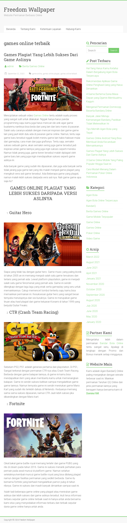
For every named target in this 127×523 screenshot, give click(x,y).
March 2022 (92, 256)
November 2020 (95, 284)
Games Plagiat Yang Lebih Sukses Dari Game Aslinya (41, 57)
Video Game (93, 238)
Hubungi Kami (73, 29)
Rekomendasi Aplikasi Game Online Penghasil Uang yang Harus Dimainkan (104, 85)
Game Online (93, 222)
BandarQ (91, 205)
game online (37, 74)
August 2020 (93, 300)
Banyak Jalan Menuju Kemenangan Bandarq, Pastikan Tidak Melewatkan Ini (103, 120)
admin (10, 66)
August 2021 (93, 262)
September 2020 (95, 294)
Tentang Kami (27, 29)
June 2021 (92, 267)
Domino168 (92, 393)
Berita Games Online (33, 66)
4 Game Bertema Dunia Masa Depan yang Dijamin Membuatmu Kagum (104, 98)
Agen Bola (91, 195)
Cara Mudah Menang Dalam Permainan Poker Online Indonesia (101, 173)
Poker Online (93, 233)
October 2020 (93, 289)
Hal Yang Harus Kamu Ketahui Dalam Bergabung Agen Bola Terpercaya (102, 72)
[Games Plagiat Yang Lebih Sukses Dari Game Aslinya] (43, 79)
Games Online (41, 115)
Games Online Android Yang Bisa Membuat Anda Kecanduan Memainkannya (103, 142)
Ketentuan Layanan (50, 29)
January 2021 (93, 278)
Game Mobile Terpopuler (99, 216)
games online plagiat (51, 74)
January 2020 (93, 322)
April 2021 (91, 273)
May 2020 (91, 316)
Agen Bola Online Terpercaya (102, 200)
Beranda (10, 29)
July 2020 (91, 305)
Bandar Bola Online (111, 343)
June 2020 (92, 311)
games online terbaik (68, 74)
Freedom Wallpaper (29, 9)
